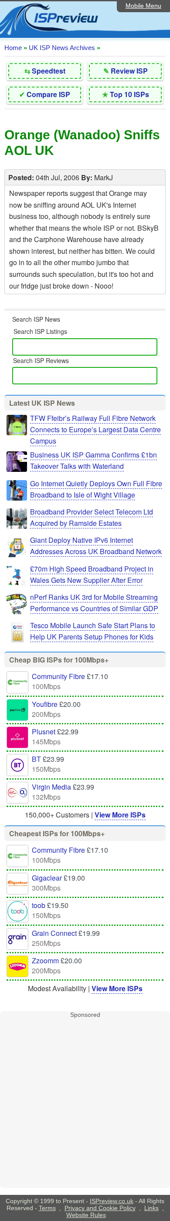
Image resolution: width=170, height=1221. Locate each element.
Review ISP (129, 71)
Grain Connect (54, 933)
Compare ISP (48, 94)
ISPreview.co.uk (111, 1200)
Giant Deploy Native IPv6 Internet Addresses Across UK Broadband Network (96, 545)
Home (13, 47)
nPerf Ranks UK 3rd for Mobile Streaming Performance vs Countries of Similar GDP (94, 602)
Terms (47, 1207)
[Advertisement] (85, 1103)
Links (151, 1207)
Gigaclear (47, 878)
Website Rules (86, 1214)
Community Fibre (58, 676)
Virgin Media (51, 787)
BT (36, 759)
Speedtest (48, 71)
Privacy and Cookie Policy (100, 1207)
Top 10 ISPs (129, 94)
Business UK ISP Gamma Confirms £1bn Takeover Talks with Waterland (93, 460)
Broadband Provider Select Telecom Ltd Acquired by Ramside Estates (91, 517)
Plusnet (43, 732)
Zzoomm (45, 960)
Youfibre (45, 704)
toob (38, 905)
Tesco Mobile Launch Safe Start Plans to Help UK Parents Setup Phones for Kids (92, 631)
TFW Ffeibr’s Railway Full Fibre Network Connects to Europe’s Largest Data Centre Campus (95, 429)
